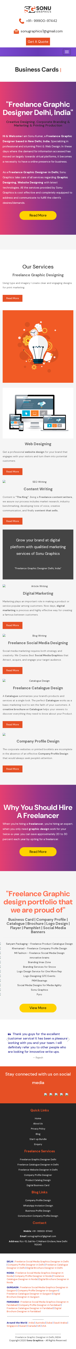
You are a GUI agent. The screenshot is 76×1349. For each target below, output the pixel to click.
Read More (38, 215)
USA (44, 1326)
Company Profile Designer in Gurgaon (38, 1290)
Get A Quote (38, 41)
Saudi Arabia (60, 1322)
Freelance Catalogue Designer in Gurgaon (29, 1293)
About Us (38, 1123)
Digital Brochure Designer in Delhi (45, 1268)
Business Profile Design (38, 1210)
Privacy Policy (38, 1128)
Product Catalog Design (38, 1180)
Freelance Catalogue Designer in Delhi (38, 1164)
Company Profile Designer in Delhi (26, 1264)
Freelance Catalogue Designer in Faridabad (30, 1308)
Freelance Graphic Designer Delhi (38, 1159)
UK (39, 1326)
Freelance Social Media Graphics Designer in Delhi (42, 1261)
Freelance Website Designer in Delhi (38, 1169)
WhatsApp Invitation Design (38, 1205)
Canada (32, 1326)
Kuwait (22, 1326)
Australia (40, 1322)
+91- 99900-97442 (41, 20)
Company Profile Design (38, 1200)
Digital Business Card (38, 1185)
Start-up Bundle (38, 1139)
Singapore (12, 1326)
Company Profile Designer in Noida (33, 1276)
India (31, 1322)
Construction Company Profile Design (38, 1216)
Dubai (49, 1322)
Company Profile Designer (38, 1175)
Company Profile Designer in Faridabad (39, 1305)
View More (30, 999)
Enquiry (38, 1144)
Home (38, 1118)
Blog (38, 1134)
